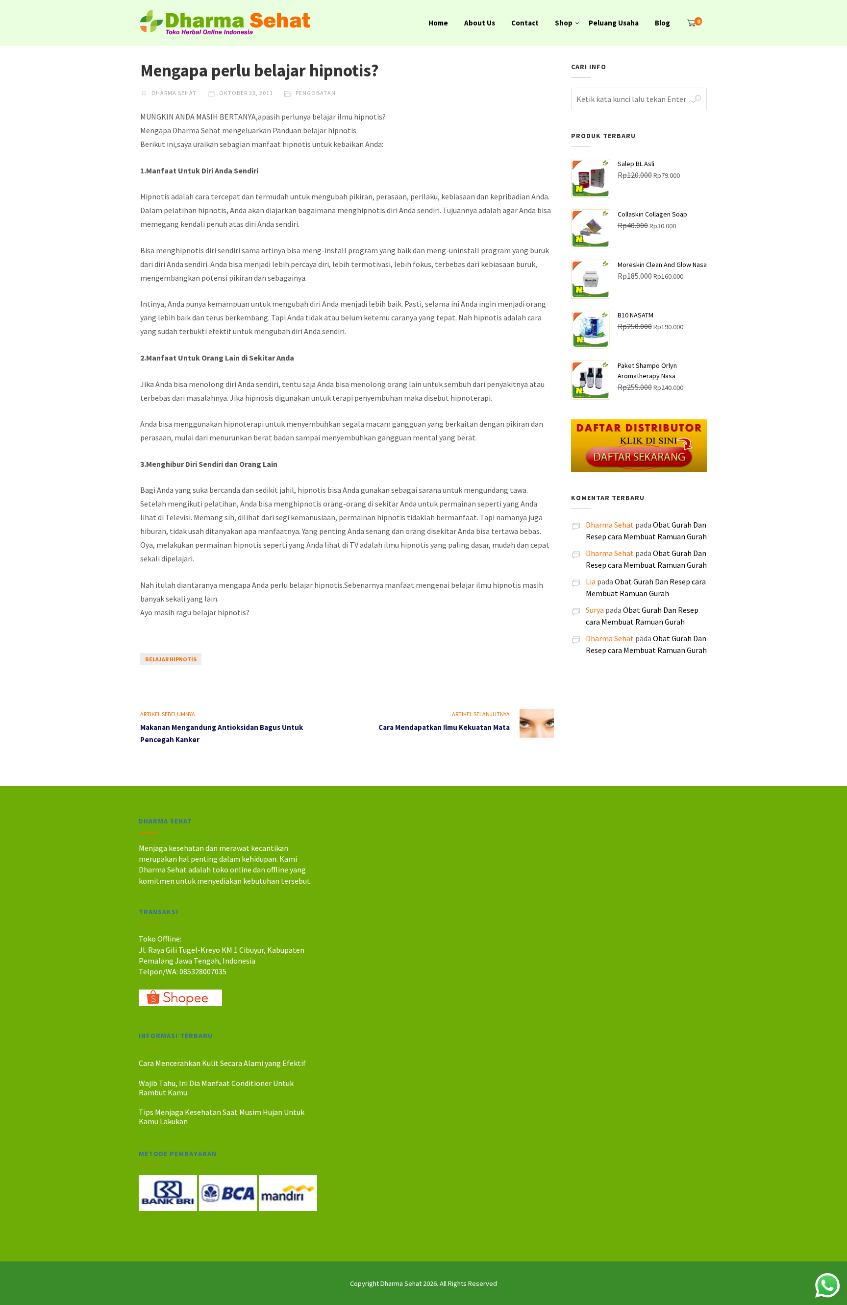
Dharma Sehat (173, 93)
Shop (564, 22)
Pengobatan (316, 93)
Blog (662, 22)
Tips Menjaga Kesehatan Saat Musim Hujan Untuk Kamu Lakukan (221, 1116)
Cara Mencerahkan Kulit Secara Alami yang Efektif (222, 1063)
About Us (479, 22)
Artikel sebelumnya (167, 714)
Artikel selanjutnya (481, 714)
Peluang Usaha (614, 22)
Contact (525, 22)
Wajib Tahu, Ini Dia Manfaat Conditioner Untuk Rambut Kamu (216, 1087)
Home (438, 22)
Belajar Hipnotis (171, 659)
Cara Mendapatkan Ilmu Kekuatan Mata (444, 727)
